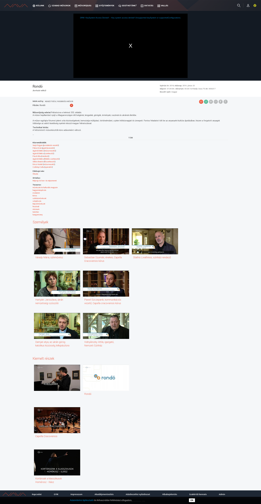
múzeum (36, 209)
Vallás (164, 5)
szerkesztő (49, 153)
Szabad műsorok (61, 5)
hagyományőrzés (39, 190)
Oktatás (148, 5)
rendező (45, 156)
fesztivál (36, 206)
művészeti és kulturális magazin (45, 187)
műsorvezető (50, 150)
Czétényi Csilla (38, 167)
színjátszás (37, 201)
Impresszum (76, 494)
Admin (222, 494)
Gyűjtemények (106, 5)
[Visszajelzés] (225, 102)
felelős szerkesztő (52, 158)
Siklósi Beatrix (38, 161)
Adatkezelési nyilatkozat (138, 494)
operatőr (48, 167)
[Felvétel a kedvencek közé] (201, 102)
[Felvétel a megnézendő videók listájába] (206, 102)
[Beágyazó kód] (216, 102)
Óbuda (35, 173)
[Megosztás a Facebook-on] (221, 102)
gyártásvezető (48, 148)
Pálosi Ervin (37, 148)
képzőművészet (39, 203)
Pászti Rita (37, 156)
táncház (36, 212)
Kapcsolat (37, 494)
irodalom (36, 192)
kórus (35, 195)
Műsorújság (84, 5)
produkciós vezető (51, 145)
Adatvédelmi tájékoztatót (82, 500)
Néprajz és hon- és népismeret (45, 180)
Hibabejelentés (169, 494)
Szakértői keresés (198, 494)
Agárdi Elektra (38, 150)
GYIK (56, 494)
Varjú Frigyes (38, 145)
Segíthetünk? (129, 5)
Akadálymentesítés (104, 494)
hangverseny (38, 214)
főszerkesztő (49, 161)
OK (192, 500)
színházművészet (39, 198)
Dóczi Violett (38, 164)
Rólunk (40, 5)
